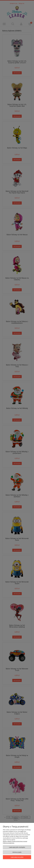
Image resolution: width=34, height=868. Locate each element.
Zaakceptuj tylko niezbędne (17, 847)
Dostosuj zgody (17, 852)
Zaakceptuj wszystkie (17, 857)
